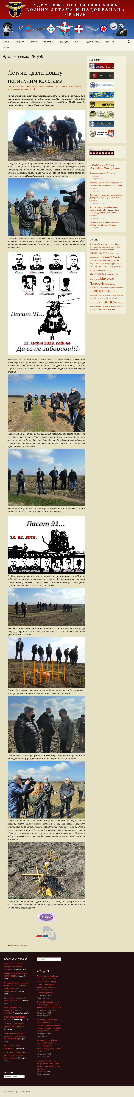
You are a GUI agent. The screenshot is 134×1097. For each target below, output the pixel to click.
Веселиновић (47, 86)
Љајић (72, 86)
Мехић (78, 86)
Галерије (110, 42)
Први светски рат (105, 287)
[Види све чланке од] (34, 89)
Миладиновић (14, 89)
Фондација (119, 303)
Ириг (119, 263)
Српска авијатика (100, 298)
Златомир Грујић (108, 263)
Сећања (33, 42)
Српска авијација (112, 298)
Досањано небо (105, 260)
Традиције (63, 42)
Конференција (100, 270)
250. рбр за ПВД (114, 247)
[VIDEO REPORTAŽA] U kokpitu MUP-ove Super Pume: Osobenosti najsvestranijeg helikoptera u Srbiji (48, 1045)
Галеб (116, 257)
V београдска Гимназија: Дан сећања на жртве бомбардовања (14, 1055)
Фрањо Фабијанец (95, 306)
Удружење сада (93, 42)
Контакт (6, 48)
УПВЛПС (106, 302)
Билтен (77, 42)
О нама (6, 42)
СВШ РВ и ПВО (102, 295)
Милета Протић (95, 279)
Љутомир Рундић (106, 250)
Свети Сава (112, 295)
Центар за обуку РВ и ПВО (111, 306)
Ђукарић (64, 86)
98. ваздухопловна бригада (110, 244)
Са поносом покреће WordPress (16, 1092)
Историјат (19, 42)
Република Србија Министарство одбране (105, 167)
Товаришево (94, 303)
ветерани (110, 309)
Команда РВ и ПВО (99, 266)
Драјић (57, 86)
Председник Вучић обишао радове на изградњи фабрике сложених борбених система (106, 185)
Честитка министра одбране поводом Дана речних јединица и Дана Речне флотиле (106, 197)
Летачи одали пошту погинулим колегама (35, 76)
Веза (97, 257)
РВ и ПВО (101, 291)
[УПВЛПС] (67, 19)
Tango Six (45, 971)
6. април (94, 244)
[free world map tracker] (100, 150)
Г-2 (110, 257)
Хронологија (48, 42)
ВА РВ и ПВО (111, 253)
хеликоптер (26, 89)
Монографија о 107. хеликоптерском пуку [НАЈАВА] (13, 1010)
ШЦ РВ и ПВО (101, 309)
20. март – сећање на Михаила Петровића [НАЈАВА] (13, 966)
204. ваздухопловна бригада (99, 247)
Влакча (104, 257)
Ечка (97, 263)
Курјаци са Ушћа (110, 274)
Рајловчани (93, 295)
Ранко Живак (113, 292)
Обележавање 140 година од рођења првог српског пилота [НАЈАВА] (15, 1036)
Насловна (32, 86)
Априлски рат (98, 252)
